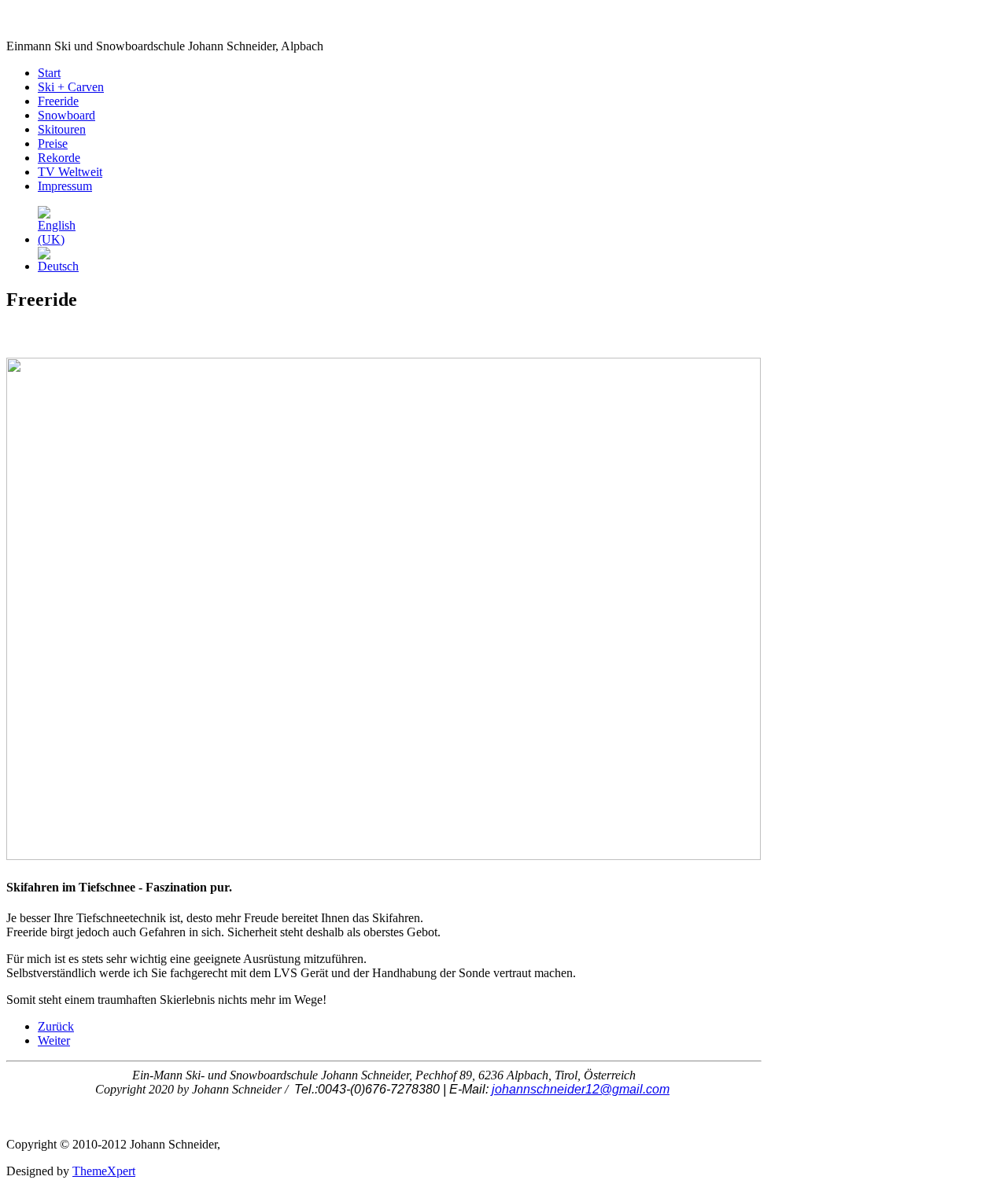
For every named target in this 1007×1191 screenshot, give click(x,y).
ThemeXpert (103, 1171)
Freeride (58, 101)
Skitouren (62, 129)
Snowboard (66, 115)
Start (49, 72)
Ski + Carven (71, 87)
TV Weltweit (70, 171)
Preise (53, 143)
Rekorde (59, 157)
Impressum (65, 186)
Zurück (56, 1026)
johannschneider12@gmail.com (580, 1089)
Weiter (54, 1040)
